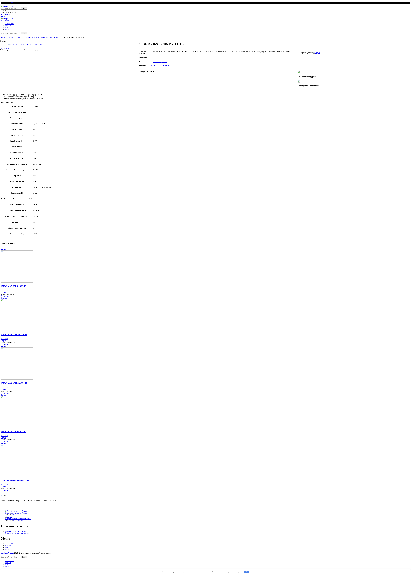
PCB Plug (56, 37)
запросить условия (160, 62)
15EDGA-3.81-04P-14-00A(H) (14, 335)
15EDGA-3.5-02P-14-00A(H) (13, 286)
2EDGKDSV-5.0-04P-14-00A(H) (15, 480)
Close (3, 555)
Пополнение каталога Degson (16, 513)
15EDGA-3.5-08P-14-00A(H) (13, 431)
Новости (8, 547)
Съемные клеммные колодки (41, 37)
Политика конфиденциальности (17, 531)
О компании (9, 543)
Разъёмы (11, 37)
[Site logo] (7, 6)
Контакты (8, 549)
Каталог (4, 37)
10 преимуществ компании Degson (18, 519)
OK (247, 571)
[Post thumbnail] (16, 511)
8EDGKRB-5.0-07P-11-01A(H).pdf (159, 65)
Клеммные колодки (23, 37)
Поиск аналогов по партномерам (17, 533)
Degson (3, 292)
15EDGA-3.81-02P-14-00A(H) (14, 383)
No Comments (18, 515)
